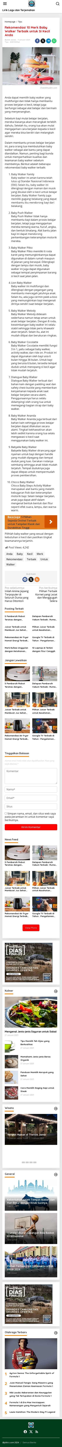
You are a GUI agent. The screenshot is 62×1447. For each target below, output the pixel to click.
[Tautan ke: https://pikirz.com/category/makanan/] (56, 991)
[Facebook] (25, 579)
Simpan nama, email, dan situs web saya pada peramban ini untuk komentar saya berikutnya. (30, 817)
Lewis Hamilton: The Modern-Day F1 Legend (32, 1412)
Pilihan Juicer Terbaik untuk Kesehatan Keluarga (43, 629)
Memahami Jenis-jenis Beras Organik (36, 1058)
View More (31, 927)
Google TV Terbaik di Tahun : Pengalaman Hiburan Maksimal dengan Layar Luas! (43, 639)
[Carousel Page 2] (27, 1162)
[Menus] (4, 3)
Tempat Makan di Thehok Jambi (26, 1134)
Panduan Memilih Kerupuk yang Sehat (37, 1074)
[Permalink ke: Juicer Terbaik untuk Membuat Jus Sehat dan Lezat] (17, 699)
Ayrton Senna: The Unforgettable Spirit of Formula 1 (32, 1375)
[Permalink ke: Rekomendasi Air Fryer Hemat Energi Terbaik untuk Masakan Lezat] (17, 725)
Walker (10, 564)
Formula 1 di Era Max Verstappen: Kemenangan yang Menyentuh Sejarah (30, 1404)
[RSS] (37, 579)
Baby (20, 554)
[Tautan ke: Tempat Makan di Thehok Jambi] (31, 1129)
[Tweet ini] (43, 41)
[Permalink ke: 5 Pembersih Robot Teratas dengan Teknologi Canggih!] (17, 673)
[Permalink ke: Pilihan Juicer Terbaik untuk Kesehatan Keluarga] (44, 699)
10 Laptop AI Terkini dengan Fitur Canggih (43, 649)
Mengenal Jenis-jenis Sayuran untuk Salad (30, 1031)
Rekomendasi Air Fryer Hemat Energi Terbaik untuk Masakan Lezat (16, 639)
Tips (6, 42)
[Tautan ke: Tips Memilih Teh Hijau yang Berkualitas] (11, 1046)
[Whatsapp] (54, 41)
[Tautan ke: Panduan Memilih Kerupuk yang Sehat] (11, 1077)
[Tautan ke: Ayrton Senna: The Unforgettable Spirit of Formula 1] (31, 1353)
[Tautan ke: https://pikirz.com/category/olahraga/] (56, 1333)
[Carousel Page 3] (31, 1162)
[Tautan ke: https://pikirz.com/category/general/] (56, 1174)
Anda (9, 554)
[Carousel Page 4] (34, 1162)
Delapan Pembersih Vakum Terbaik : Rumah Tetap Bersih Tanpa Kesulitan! (44, 618)
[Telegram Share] (48, 41)
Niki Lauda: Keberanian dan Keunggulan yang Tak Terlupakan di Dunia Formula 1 (31, 1394)
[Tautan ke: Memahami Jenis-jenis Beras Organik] (11, 1061)
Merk (40, 554)
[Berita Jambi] (31, 3)
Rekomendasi (14, 559)
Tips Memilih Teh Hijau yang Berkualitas (35, 1043)
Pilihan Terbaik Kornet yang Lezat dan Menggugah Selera (46, 594)
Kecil (29, 554)
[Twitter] (31, 579)
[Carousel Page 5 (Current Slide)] (38, 1162)
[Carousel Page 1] (23, 1162)
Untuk (44, 559)
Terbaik (31, 559)
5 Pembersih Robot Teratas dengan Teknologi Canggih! (15, 618)
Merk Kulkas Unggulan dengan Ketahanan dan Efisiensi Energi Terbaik (16, 650)
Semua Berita (29, 1442)
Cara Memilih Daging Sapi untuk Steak (37, 1089)
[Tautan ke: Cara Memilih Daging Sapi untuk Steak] (11, 1093)
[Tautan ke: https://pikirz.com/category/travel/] (56, 1108)
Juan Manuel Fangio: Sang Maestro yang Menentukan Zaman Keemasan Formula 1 (31, 1384)
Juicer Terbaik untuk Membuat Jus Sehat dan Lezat (15, 629)
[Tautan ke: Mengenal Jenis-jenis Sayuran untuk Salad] (31, 1012)
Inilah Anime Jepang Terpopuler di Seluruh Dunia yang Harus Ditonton (17, 594)
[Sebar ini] (37, 41)
